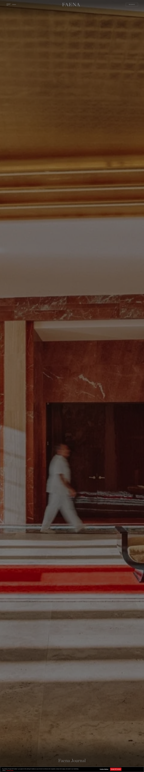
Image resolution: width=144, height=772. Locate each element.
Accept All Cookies (116, 769)
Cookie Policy (9, 770)
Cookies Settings (104, 769)
